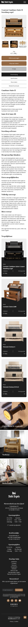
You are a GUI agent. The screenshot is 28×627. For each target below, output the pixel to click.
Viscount (14, 565)
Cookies (16, 621)
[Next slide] (25, 27)
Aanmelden (19, 590)
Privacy (11, 621)
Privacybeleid (6, 595)
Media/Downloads (14, 86)
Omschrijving (14, 74)
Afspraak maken (14, 63)
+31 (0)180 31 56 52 (14, 510)
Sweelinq (6, 136)
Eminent (14, 569)
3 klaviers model (8, 121)
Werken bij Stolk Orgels (14, 574)
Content (14, 563)
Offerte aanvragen (14, 58)
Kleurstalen (14, 82)
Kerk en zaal (14, 570)
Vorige (14, 69)
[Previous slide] (2, 27)
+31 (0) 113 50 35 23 (14, 539)
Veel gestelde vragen (14, 572)
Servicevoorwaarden (15, 595)
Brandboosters (12, 618)
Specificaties (14, 78)
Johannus (14, 561)
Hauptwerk (14, 567)
